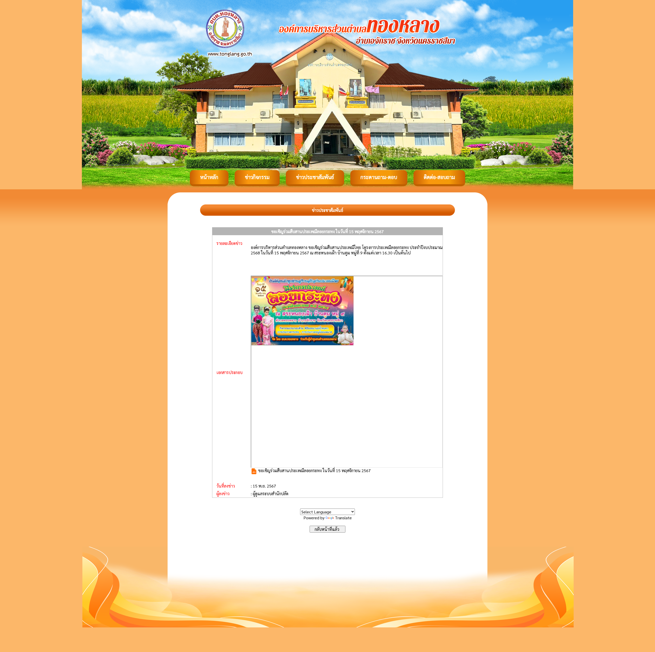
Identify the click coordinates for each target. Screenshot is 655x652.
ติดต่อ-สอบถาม (439, 177)
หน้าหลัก (209, 177)
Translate (343, 517)
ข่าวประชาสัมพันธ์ (315, 177)
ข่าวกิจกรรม (257, 177)
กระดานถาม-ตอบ (379, 177)
